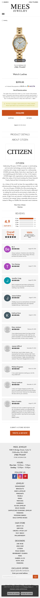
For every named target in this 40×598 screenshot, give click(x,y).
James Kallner (16, 296)
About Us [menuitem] (19, 526)
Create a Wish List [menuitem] (20, 531)
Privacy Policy (27, 587)
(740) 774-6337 (20, 67)
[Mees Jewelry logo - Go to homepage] (20, 8)
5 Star (17, 218)
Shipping (11, 118)
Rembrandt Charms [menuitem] (20, 553)
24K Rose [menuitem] (20, 544)
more (34, 98)
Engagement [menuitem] (20, 486)
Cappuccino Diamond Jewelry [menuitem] (20, 510)
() (35, 218)
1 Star (17, 226)
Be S (13, 247)
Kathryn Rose (16, 313)
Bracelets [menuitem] (20, 489)
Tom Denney (16, 264)
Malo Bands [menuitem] (20, 551)
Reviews (20, 213)
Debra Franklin (16, 401)
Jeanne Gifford (17, 346)
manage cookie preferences (18, 589)
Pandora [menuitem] (20, 513)
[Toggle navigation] (3, 14)
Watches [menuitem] (20, 501)
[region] (20, 45)
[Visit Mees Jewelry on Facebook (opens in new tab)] (14, 476)
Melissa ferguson (17, 367)
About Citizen (20, 139)
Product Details (20, 134)
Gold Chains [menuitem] (20, 508)
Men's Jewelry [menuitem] (20, 491)
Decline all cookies (13, 593)
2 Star (17, 224)
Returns (29, 118)
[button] (5, 2)
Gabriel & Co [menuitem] (20, 558)
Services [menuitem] (20, 528)
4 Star (17, 220)
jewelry (5, 20)
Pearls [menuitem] (20, 496)
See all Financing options (20, 90)
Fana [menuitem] (20, 556)
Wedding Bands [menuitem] (20, 515)
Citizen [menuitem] (20, 548)
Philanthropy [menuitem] (20, 535)
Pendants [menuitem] (20, 493)
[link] (33, 2)
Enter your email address (20, 573)
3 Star (17, 222)
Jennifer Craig (16, 278)
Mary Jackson (16, 327)
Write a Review (20, 433)
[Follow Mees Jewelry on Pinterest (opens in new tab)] (25, 476)
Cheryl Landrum (17, 382)
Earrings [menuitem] (20, 503)
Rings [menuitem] (20, 498)
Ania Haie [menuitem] (20, 546)
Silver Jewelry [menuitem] (20, 505)
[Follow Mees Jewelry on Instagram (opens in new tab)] (20, 476)
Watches (20, 207)
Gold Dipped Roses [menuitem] (20, 518)
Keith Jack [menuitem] (20, 560)
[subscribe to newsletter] (35, 576)
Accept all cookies (26, 593)
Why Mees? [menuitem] (20, 533)
